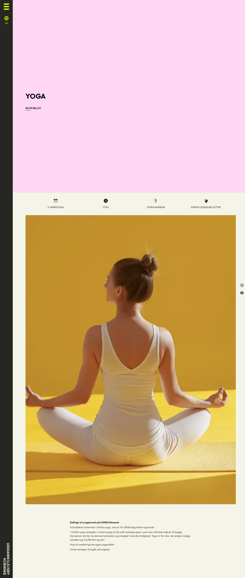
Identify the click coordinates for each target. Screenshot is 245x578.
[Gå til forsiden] (6, 559)
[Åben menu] (6, 6)
